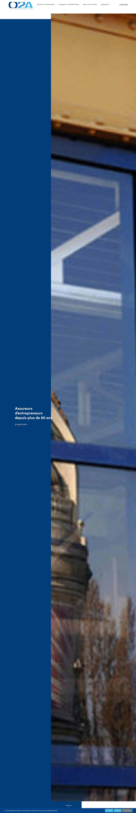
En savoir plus (21, 424)
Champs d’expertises (69, 4)
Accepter (109, 810)
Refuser (117, 810)
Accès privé (123, 4)
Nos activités (90, 4)
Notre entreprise (46, 4)
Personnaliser (127, 810)
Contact (105, 4)
